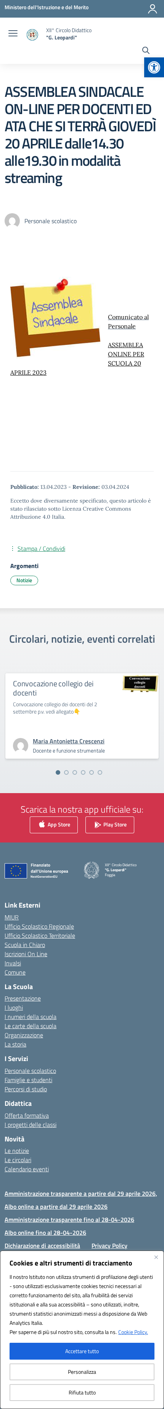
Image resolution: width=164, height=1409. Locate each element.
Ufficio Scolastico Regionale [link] (39, 926)
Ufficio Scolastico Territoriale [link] (40, 935)
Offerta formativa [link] (27, 1115)
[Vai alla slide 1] (58, 772)
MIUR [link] (12, 917)
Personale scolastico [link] (30, 1070)
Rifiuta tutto (82, 1392)
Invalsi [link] (13, 963)
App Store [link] (58, 824)
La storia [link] (15, 1044)
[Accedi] (152, 9)
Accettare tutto (82, 1351)
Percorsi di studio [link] (26, 1089)
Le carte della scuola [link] (30, 1025)
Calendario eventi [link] (27, 1169)
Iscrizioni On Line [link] (26, 953)
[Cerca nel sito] (146, 51)
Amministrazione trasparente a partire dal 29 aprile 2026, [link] (81, 1193)
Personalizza (82, 1372)
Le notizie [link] (17, 1150)
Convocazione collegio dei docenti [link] (53, 688)
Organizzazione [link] (24, 1035)
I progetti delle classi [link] (30, 1124)
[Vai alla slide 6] (100, 772)
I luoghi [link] (14, 1007)
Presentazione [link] (23, 998)
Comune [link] (15, 972)
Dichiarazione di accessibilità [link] (42, 1245)
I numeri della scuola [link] (30, 1016)
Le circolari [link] (18, 1159)
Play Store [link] (114, 824)
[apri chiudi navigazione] (13, 34)
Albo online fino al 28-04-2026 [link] (45, 1232)
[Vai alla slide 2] (66, 772)
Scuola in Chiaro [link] (25, 944)
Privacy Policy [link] (109, 1245)
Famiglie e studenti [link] (28, 1079)
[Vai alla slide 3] (74, 772)
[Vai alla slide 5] (91, 772)
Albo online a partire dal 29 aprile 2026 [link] (56, 1206)
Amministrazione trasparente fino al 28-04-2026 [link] (69, 1219)
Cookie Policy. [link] (133, 1332)
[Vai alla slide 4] (83, 772)
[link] (154, 67)
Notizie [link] (24, 580)
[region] (82, 1330)
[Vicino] (156, 1257)
